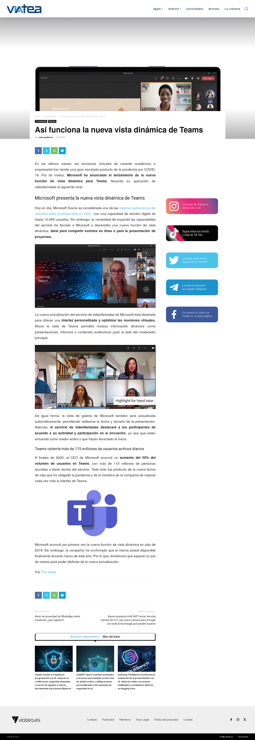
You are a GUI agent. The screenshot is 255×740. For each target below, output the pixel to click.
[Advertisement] (192, 169)
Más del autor (111, 636)
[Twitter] (46, 150)
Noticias (52, 121)
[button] (246, 8)
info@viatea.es (226, 736)
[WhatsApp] (54, 150)
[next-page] (42, 695)
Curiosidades (50, 116)
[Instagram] (238, 719)
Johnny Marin (46, 137)
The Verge (48, 571)
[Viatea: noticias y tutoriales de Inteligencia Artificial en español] (37, 8)
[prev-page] (37, 695)
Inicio (37, 116)
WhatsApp (243, 736)
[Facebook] (38, 150)
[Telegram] (62, 150)
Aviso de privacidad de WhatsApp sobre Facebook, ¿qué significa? (57, 618)
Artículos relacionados (84, 636)
